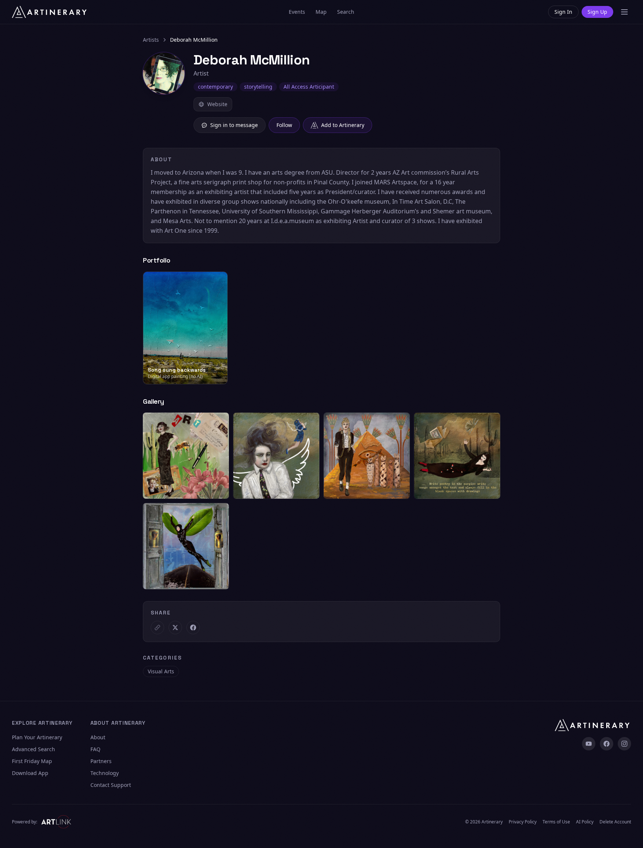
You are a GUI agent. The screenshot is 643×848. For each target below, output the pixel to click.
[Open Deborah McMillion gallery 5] (186, 546)
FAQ (95, 749)
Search (345, 11)
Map (321, 11)
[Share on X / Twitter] (175, 627)
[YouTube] (588, 743)
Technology (104, 772)
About (97, 737)
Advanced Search (33, 749)
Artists (151, 39)
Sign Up (597, 11)
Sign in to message (234, 124)
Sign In (563, 11)
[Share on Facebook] (193, 627)
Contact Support (110, 784)
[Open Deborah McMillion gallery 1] (186, 456)
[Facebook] (606, 743)
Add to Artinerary (342, 124)
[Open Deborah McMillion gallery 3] (367, 456)
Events (297, 11)
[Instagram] (624, 743)
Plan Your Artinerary (37, 737)
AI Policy (585, 822)
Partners (101, 761)
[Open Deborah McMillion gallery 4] (457, 456)
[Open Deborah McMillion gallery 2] (276, 456)
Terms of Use (556, 822)
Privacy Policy (523, 822)
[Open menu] (624, 12)
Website (217, 104)
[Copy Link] (157, 627)
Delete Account (615, 822)
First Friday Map (32, 761)
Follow (284, 124)
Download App (30, 772)
